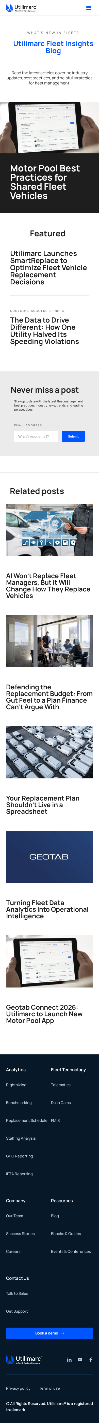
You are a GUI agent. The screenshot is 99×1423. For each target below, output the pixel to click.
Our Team (14, 1215)
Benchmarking (19, 1102)
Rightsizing (16, 1084)
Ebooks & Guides (66, 1233)
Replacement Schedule (26, 1120)
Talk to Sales (17, 1293)
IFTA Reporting (19, 1174)
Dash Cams (61, 1102)
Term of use (49, 1388)
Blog (55, 1215)
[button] (89, 8)
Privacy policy (18, 1388)
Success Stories (20, 1233)
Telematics (61, 1084)
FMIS (55, 1120)
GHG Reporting (19, 1156)
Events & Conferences (71, 1251)
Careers (13, 1251)
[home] (21, 8)
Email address (28, 425)
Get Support (17, 1311)
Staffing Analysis (21, 1138)
